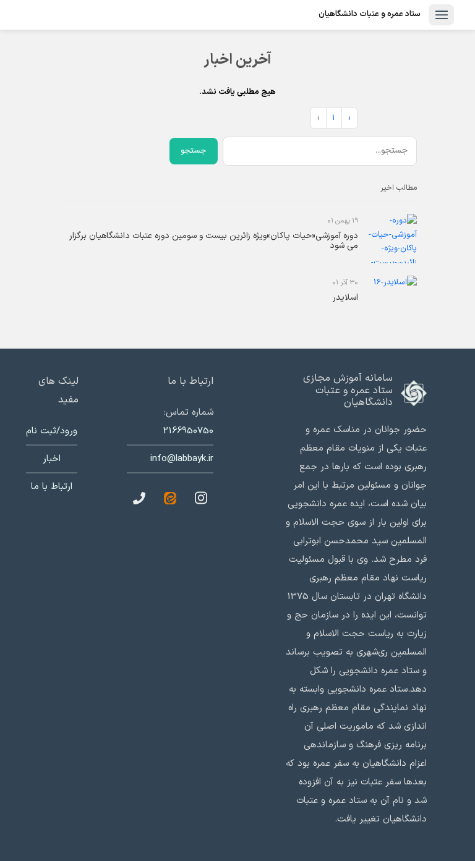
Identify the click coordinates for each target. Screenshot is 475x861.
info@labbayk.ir (181, 459)
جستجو (194, 151)
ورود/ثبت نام (51, 431)
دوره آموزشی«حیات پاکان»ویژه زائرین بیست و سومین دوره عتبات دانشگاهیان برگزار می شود (213, 241)
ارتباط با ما (51, 487)
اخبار (52, 459)
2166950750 (188, 431)
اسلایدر (345, 297)
